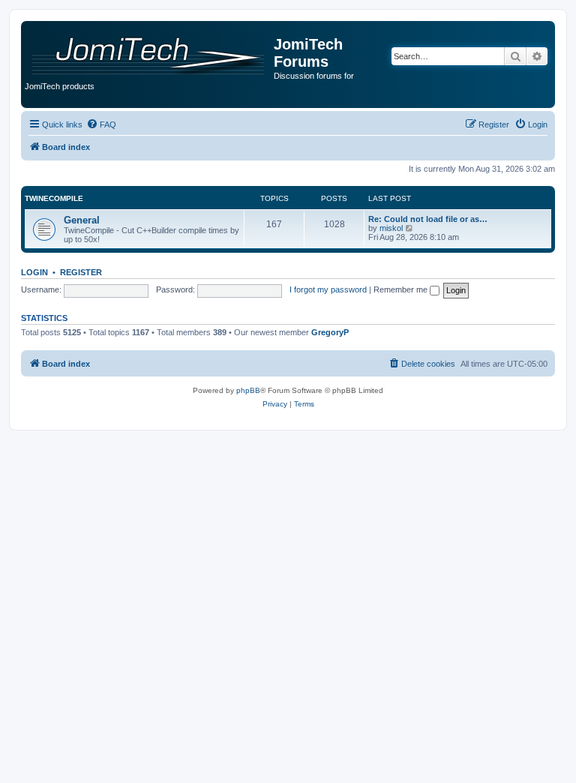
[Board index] (149, 50)
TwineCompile (54, 198)
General (82, 220)
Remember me (402, 289)
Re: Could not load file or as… (428, 219)
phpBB (248, 390)
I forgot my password (328, 289)
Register (81, 272)
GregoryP (330, 332)
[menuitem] (101, 125)
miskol (391, 228)
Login (34, 272)
